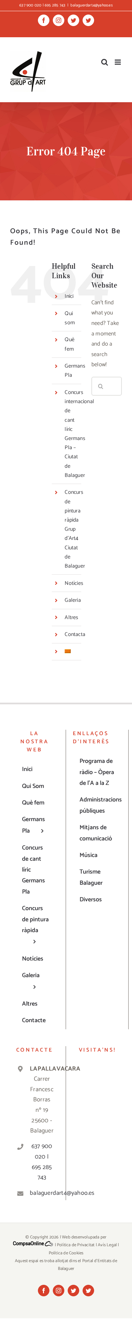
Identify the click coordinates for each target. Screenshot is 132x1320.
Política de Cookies (66, 1253)
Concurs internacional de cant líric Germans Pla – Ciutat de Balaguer (79, 434)
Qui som (70, 318)
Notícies (74, 583)
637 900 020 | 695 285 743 (41, 1162)
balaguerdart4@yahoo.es (91, 5)
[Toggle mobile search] (104, 62)
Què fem (69, 344)
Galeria (73, 600)
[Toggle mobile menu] (118, 62)
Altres (71, 617)
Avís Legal (107, 1245)
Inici (69, 296)
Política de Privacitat (75, 1245)
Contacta (75, 634)
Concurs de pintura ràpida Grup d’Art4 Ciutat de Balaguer (75, 529)
